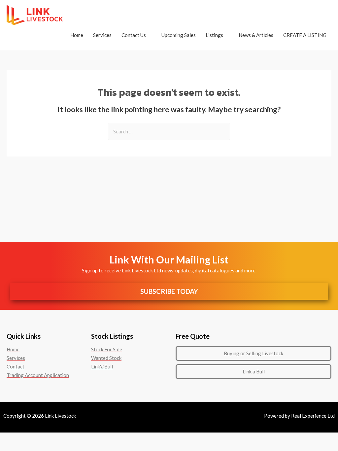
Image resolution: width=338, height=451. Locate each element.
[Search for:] (169, 131)
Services (102, 35)
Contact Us (133, 35)
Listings (214, 35)
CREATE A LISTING (304, 35)
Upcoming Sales (178, 35)
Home (76, 35)
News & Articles (256, 35)
